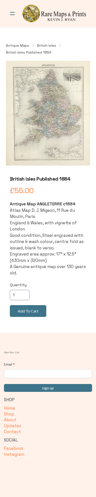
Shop (9, 414)
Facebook (13, 448)
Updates (12, 425)
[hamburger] (12, 13)
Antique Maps (17, 45)
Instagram (14, 454)
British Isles (46, 45)
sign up (48, 387)
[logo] (54, 13)
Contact (12, 431)
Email (8, 364)
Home (9, 408)
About (10, 420)
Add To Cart (28, 311)
